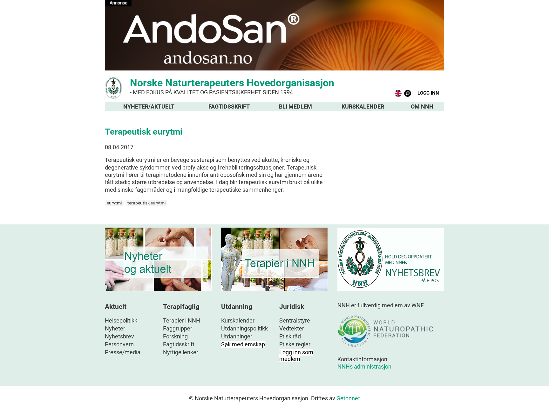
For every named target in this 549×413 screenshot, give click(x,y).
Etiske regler (294, 344)
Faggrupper (177, 328)
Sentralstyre (294, 320)
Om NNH (422, 106)
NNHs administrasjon (364, 366)
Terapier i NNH (181, 320)
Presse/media (122, 352)
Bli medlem (295, 106)
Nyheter (115, 328)
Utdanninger (236, 336)
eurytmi (114, 202)
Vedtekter (291, 328)
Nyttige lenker (180, 352)
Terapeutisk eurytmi (143, 132)
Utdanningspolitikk (244, 328)
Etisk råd (290, 336)
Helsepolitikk (121, 320)
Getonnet (348, 398)
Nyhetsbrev (119, 336)
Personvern (119, 344)
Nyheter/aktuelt (148, 106)
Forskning (175, 336)
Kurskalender (363, 106)
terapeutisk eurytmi (146, 202)
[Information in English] (398, 94)
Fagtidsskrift (229, 106)
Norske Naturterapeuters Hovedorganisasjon (232, 86)
